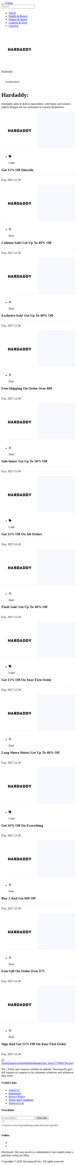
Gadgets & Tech (18, 22)
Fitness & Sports (18, 19)
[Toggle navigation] (2, 4)
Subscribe (42, 1118)
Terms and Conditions (21, 1099)
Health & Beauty (18, 16)
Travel (12, 12)
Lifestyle (13, 25)
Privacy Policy (17, 1096)
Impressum (15, 1093)
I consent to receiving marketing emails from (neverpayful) (29, 1125)
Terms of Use (16, 1103)
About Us (14, 1090)
